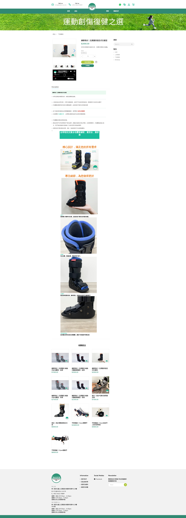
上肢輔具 (117, 55)
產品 (76, 11)
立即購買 (88, 65)
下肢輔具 (60, 34)
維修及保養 (84, 487)
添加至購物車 (88, 62)
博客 (107, 11)
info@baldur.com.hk (60, 5)
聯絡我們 (116, 11)
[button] (74, 50)
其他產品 (117, 60)
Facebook (99, 479)
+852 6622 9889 (77, 5)
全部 (116, 52)
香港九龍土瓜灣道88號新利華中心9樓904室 (64, 505)
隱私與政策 (84, 482)
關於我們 (84, 479)
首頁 (68, 11)
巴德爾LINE (61, 114)
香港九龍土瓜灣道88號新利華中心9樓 (65, 489)
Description (55, 87)
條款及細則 (84, 484)
